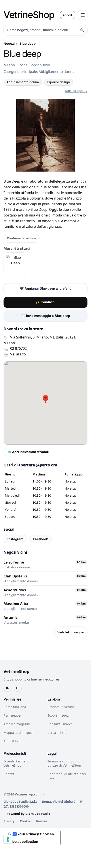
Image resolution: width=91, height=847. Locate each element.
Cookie (25, 821)
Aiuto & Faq (12, 741)
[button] (45, 399)
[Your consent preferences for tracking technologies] (8, 839)
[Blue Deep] (15, 264)
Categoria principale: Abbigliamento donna (39, 71)
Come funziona (15, 707)
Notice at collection (22, 841)
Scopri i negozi (58, 715)
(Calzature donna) (17, 567)
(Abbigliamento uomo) (20, 609)
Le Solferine (14, 562)
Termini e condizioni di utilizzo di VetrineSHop (64, 763)
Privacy (9, 821)
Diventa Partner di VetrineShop (17, 763)
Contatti (9, 774)
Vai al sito (18, 354)
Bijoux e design (58, 82)
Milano (9, 65)
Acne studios (15, 590)
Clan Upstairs (15, 576)
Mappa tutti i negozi (18, 732)
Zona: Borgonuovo (34, 65)
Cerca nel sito (57, 732)
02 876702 (18, 348)
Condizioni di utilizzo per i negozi (66, 776)
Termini (41, 821)
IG (7, 688)
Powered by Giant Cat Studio (28, 814)
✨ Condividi (45, 302)
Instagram (15, 539)
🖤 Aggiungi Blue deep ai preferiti (46, 288)
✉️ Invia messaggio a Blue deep (45, 316)
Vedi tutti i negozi (70, 632)
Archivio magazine (17, 724)
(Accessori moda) (16, 623)
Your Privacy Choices (35, 834)
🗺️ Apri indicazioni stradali (28, 452)
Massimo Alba (16, 603)
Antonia (11, 617)
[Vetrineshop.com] (31, 15)
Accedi (67, 15)
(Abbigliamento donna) (21, 581)
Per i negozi (12, 715)
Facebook (40, 539)
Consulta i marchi (60, 724)
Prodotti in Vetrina (61, 707)
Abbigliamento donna (23, 82)
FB (17, 688)
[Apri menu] (82, 15)
